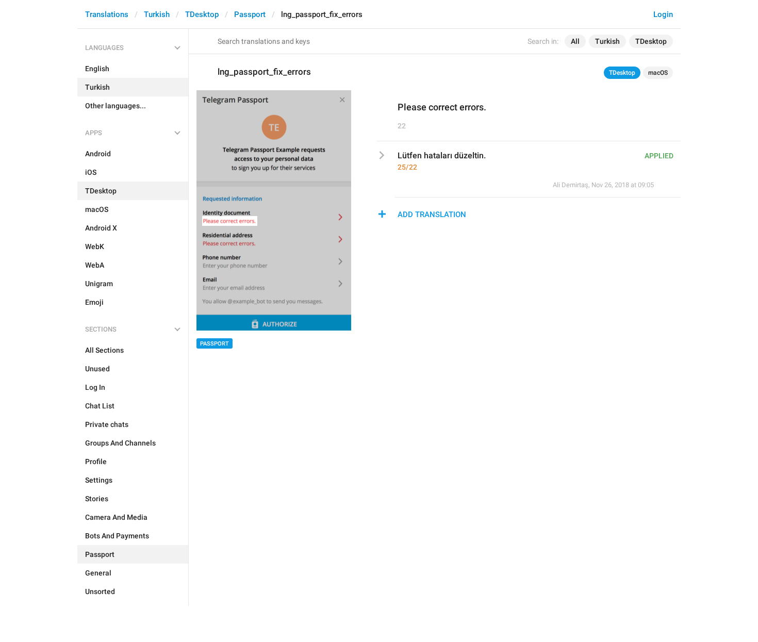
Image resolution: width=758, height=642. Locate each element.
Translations (106, 14)
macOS (658, 72)
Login (663, 14)
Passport (250, 14)
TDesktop (202, 14)
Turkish (157, 14)
